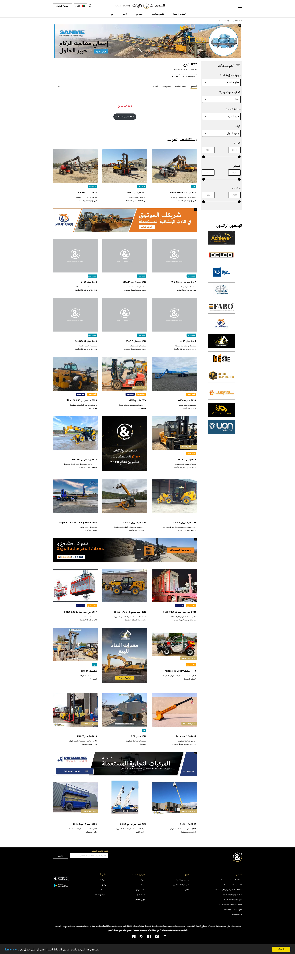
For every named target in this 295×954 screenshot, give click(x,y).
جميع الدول (233, 133)
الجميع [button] (194, 86)
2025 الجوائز (141, 889)
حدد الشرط (232, 116)
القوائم (139, 14)
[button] (240, 6)
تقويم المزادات (158, 14)
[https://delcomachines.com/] (221, 256)
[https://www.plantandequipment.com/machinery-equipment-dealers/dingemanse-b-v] (125, 764)
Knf (237, 99)
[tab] (194, 86)
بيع (112, 14)
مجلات (143, 884)
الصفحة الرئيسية (179, 14)
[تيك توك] (132, 936)
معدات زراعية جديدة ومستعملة (230, 904)
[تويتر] (155, 936)
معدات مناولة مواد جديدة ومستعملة (228, 889)
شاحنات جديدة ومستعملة (232, 894)
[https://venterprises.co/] (221, 411)
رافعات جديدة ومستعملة (233, 884)
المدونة (103, 889)
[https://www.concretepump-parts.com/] (221, 239)
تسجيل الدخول (62, 6)
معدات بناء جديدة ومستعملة (231, 879)
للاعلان (187, 889)
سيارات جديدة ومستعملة (233, 899)
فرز (58, 86)
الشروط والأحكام (100, 894)
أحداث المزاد (141, 894)
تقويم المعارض (140, 899)
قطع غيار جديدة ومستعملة (232, 909)
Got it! (281, 949)
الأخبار (124, 14)
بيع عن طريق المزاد (182, 879)
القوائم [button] (155, 86)
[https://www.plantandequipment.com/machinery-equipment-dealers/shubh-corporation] (221, 377)
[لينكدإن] (163, 936)
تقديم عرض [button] (166, 86)
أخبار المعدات (140, 879)
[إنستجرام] (139, 936)
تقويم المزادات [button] (180, 86)
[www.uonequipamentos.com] (221, 428)
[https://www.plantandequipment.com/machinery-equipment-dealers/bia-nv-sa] (221, 273)
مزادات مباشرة (237, 914)
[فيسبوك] (147, 936)
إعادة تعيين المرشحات (124, 116)
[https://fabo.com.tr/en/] (221, 308)
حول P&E (103, 879)
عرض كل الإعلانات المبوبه (180, 884)
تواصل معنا (102, 884)
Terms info (11, 949)
